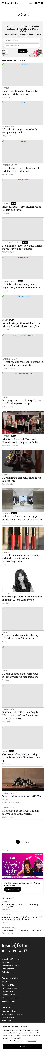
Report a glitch (7, 991)
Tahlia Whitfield (8, 252)
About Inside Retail (9, 1011)
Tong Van (5, 213)
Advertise (5, 982)
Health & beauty (9, 126)
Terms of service (8, 1017)
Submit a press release (10, 998)
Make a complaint (8, 1001)
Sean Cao (5, 564)
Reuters (4, 641)
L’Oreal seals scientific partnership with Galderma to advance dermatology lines (21, 558)
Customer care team (9, 988)
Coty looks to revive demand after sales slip (22, 930)
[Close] (43, 1023)
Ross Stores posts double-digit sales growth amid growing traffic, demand (22, 918)
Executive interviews (12, 242)
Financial (6, 513)
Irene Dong (6, 97)
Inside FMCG (7, 1020)
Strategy (6, 88)
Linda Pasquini (7, 523)
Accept (22, 1046)
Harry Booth (6, 136)
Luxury (5, 320)
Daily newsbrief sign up (10, 965)
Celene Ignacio (7, 484)
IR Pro (13, 203)
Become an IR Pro (8, 985)
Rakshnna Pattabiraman (11, 802)
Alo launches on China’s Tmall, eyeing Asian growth (20, 905)
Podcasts (5, 972)
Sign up (22, 51)
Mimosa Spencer (8, 817)
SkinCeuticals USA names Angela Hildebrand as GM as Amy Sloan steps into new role (20, 715)
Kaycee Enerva (7, 174)
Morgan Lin (6, 909)
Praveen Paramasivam (10, 445)
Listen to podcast (12, 889)
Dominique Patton (8, 368)
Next (27, 842)
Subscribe (39, 3)
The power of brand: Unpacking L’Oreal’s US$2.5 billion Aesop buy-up (21, 757)
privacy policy (32, 1041)
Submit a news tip (8, 995)
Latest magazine (8, 969)
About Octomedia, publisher (12, 1014)
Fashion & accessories (12, 594)
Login (31, 3)
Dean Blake (6, 764)
